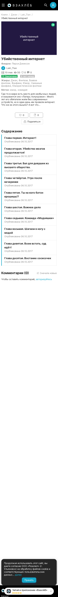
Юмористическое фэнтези (26, 85)
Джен (14, 14)
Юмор (26, 83)
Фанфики (16, 83)
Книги (4, 14)
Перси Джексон (21, 63)
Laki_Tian (25, 14)
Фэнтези (23, 80)
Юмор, (13, 89)
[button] (50, 591)
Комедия (22, 89)
